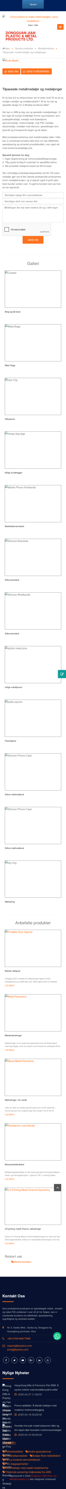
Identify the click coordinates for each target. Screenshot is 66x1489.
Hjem (7, 48)
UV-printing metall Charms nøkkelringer (23, 1228)
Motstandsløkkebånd (14, 1164)
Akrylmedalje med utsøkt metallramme (26, 1468)
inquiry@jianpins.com (19, 1345)
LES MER (9, 985)
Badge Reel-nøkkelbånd (46, 1455)
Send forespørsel (38, 71)
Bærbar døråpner (12, 970)
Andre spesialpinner (39, 1451)
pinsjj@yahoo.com (17, 1349)
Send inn (13, 71)
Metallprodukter (46, 48)
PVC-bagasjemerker (16, 1464)
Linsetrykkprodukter (16, 1455)
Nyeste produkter (24, 48)
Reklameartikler (14, 1451)
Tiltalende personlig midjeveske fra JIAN (28, 1472)
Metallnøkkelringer (13, 1035)
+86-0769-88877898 (18, 1338)
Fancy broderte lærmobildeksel (22, 1459)
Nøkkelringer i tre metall (16, 1099)
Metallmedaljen (22, 1262)
